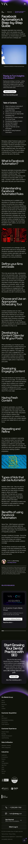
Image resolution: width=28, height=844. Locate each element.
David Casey (21, 66)
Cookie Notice (19, 836)
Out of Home (5, 722)
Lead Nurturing (5, 737)
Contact (3, 708)
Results (3, 702)
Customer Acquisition (9, 713)
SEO (3, 716)
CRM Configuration (6, 747)
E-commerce (5, 757)
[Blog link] (14, 609)
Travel (3, 773)
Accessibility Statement (7, 839)
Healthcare (4, 755)
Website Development (7, 735)
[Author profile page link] (4, 561)
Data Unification (7, 742)
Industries (5, 752)
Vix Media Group (7, 697)
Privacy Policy (12, 834)
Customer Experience (9, 728)
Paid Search (4, 718)
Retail (3, 769)
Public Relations (5, 724)
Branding (4, 733)
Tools (3, 706)
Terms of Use (5, 834)
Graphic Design (5, 731)
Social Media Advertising (7, 720)
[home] (4, 4)
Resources (4, 704)
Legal (3, 761)
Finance (3, 759)
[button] (25, 4)
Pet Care (4, 771)
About (3, 700)
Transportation (5, 763)
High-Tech (4, 765)
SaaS (3, 767)
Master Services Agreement (8, 836)
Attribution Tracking (6, 745)
